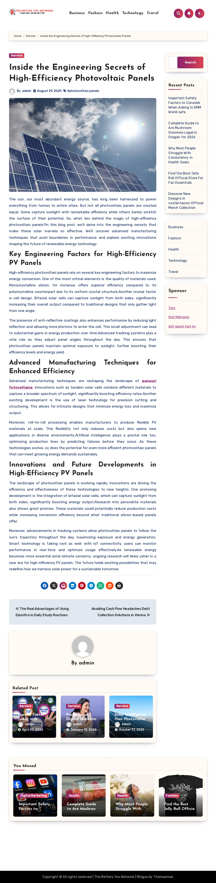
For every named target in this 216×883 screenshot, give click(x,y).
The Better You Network (45, 850)
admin (26, 91)
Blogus (142, 877)
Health (112, 13)
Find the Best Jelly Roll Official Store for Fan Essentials (185, 178)
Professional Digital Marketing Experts (82, 719)
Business (77, 13)
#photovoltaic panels (83, 91)
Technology (133, 13)
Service (17, 55)
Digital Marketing (33, 795)
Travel (153, 13)
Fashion (95, 13)
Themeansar (163, 877)
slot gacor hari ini (182, 326)
